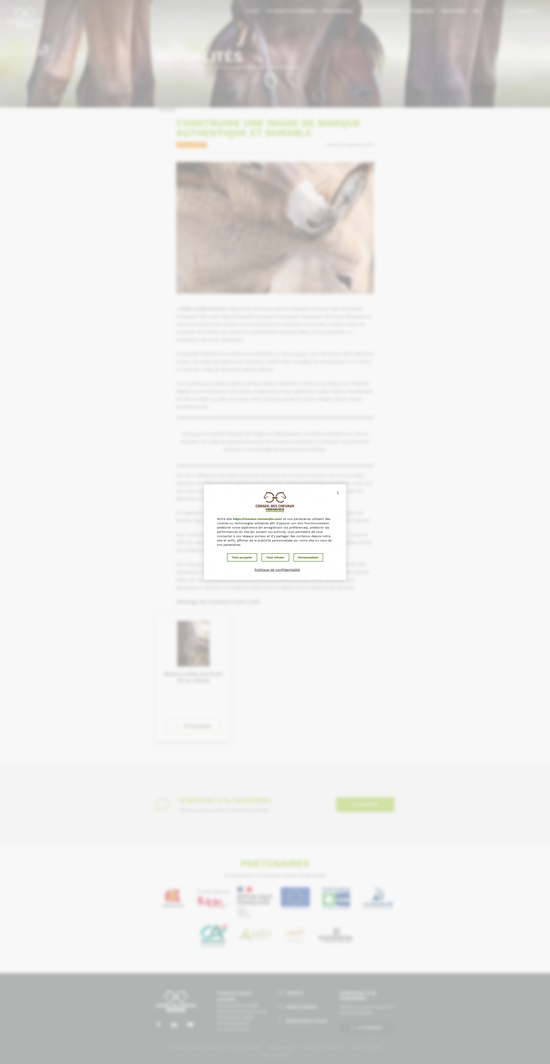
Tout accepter (242, 557)
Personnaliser (308, 557)
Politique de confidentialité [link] (277, 570)
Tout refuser (275, 557)
